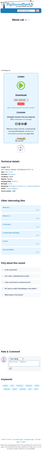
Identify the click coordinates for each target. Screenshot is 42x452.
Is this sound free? (11, 270)
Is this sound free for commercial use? (18, 282)
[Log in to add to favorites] (29, 20)
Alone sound (9, 172)
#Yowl (36, 389)
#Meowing (22, 389)
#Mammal (6, 389)
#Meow (15, 389)
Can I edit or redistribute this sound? (17, 276)
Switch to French (6, 439)
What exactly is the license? (14, 295)
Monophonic (12, 174)
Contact (23, 442)
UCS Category (5, 169)
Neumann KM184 (33, 186)
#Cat (12, 385)
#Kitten (37, 385)
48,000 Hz (15, 181)
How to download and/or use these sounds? (20, 108)
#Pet (30, 389)
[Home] (21, 4)
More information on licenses (21, 119)
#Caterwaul (20, 385)
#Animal (5, 385)
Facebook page (18, 439)
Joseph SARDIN (11, 188)
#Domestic (29, 385)
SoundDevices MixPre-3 (16, 186)
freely (36, 446)
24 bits (10, 184)
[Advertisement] (21, 46)
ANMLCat (30, 169)
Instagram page (29, 439)
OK (10, 368)
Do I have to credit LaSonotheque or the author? (21, 288)
